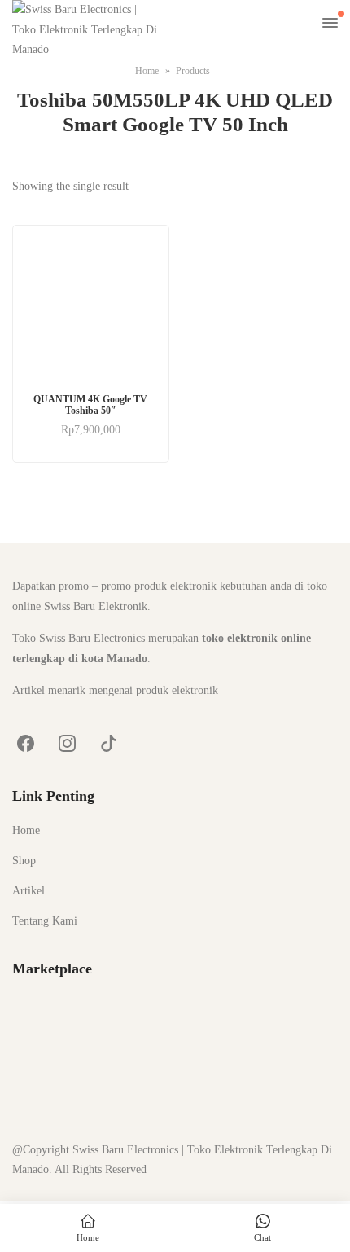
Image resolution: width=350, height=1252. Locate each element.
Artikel (28, 891)
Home (26, 830)
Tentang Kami (44, 921)
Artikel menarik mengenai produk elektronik (115, 690)
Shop (24, 860)
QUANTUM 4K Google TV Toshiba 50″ (90, 404)
